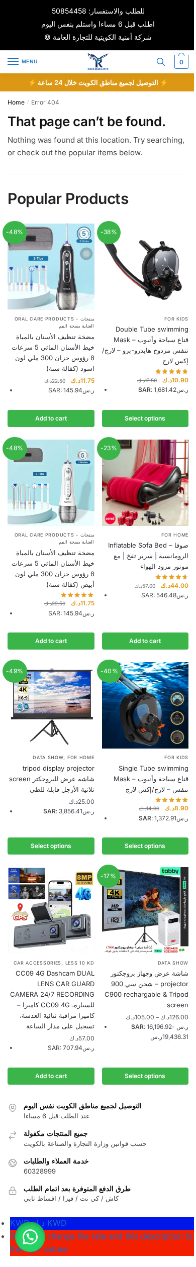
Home (16, 102)
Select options (145, 418)
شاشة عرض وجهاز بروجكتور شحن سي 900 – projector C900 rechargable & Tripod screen (146, 989)
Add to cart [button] (51, 418)
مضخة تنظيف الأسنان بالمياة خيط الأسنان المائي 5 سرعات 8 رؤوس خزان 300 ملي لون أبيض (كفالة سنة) (53, 568)
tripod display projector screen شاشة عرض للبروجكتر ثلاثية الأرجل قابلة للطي (51, 778)
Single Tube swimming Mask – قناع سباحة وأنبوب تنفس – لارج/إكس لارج (151, 778)
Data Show (48, 757)
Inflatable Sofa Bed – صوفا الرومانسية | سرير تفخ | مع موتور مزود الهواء (148, 555)
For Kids (176, 319)
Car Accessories (38, 963)
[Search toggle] (161, 62)
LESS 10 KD (79, 963)
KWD (38, 1223)
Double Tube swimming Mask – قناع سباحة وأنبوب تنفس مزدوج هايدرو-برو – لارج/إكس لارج (145, 345)
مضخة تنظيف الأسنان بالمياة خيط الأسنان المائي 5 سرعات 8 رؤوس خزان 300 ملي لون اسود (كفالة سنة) (53, 352)
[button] (30, 1237)
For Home (174, 535)
